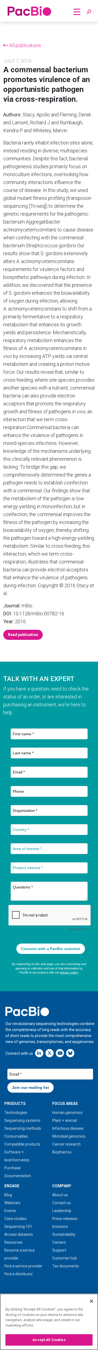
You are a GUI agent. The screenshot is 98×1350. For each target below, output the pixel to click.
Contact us (61, 1203)
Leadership (61, 1211)
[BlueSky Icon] (70, 1053)
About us (60, 1195)
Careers (59, 1242)
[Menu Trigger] (77, 11)
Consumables (16, 1136)
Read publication (23, 634)
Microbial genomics (68, 1136)
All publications (24, 45)
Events (10, 1211)
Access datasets (18, 1234)
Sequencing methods (22, 1128)
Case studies (15, 1218)
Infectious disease (68, 1128)
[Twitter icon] (49, 1053)
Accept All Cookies (48, 1340)
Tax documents (65, 1266)
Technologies (15, 1112)
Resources (13, 1242)
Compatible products (22, 1144)
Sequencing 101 (18, 1226)
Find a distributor (18, 1274)
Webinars (12, 1203)
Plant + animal (64, 1120)
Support (59, 1250)
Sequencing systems (22, 1120)
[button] (89, 12)
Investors (60, 1226)
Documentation (17, 1176)
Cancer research (66, 1144)
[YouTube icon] (60, 1053)
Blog (8, 1195)
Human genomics (67, 1112)
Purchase (12, 1168)
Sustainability (63, 1234)
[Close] (91, 1301)
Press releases (65, 1218)
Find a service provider (23, 1266)
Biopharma (61, 1152)
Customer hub (64, 1258)
